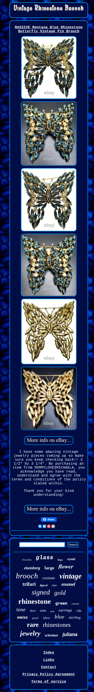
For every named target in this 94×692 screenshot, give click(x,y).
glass (44, 557)
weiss (22, 617)
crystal (71, 559)
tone (21, 609)
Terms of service (48, 682)
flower (66, 566)
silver (46, 618)
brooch (27, 576)
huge (60, 559)
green (61, 603)
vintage (70, 576)
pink (52, 611)
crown (75, 603)
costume (48, 578)
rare (32, 624)
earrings (65, 610)
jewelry (30, 633)
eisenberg (32, 568)
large (49, 567)
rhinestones (57, 624)
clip (78, 610)
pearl (35, 618)
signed (41, 592)
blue (59, 617)
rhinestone (34, 601)
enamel (68, 584)
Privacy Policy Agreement (49, 674)
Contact (48, 667)
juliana (70, 634)
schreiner (51, 635)
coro (43, 610)
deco (33, 610)
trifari (29, 584)
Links (48, 660)
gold (60, 592)
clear (54, 585)
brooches (26, 559)
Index (48, 653)
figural (43, 585)
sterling (75, 617)
